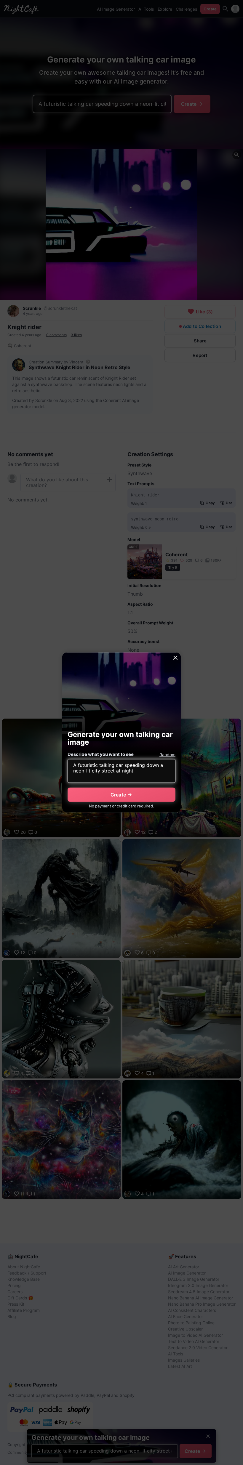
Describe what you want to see (101, 754)
